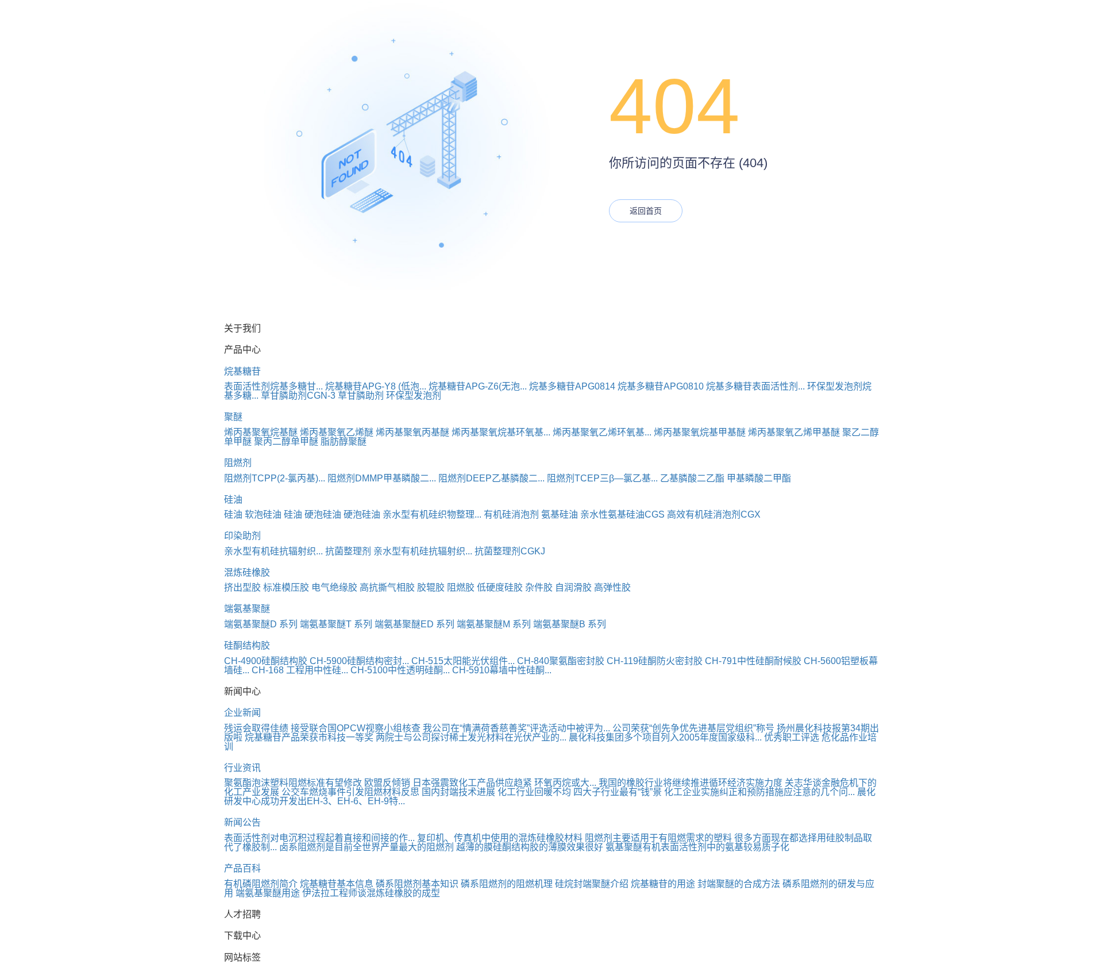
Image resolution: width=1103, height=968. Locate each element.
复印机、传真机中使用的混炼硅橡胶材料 (500, 838)
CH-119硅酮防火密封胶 (655, 661)
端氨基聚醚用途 (268, 893)
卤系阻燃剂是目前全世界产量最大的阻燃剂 (366, 847)
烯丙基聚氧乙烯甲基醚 (794, 432)
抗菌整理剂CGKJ (510, 551)
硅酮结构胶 (247, 645)
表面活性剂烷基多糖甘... (273, 386)
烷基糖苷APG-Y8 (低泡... (375, 386)
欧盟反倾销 (387, 783)
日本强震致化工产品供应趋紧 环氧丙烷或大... (504, 783)
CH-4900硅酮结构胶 (265, 661)
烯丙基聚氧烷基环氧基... (501, 432)
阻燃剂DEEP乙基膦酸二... (491, 478)
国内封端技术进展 (458, 792)
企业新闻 (242, 713)
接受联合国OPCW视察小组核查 (356, 728)
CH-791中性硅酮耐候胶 (753, 661)
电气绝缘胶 (334, 587)
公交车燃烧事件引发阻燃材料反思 (350, 792)
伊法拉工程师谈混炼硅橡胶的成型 (371, 893)
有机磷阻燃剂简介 (261, 884)
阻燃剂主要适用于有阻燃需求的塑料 (658, 838)
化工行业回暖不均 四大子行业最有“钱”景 (579, 792)
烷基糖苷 (242, 371)
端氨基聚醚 (247, 609)
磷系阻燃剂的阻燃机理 (507, 884)
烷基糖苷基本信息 (336, 884)
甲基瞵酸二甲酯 (759, 478)
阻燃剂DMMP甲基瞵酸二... (381, 478)
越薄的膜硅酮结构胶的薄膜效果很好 (529, 847)
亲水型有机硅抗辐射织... (273, 551)
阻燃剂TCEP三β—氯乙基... (602, 478)
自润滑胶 (573, 587)
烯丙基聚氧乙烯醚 (336, 432)
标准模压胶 (286, 587)
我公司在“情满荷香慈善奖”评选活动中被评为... (516, 728)
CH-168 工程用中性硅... (300, 670)
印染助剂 (242, 536)
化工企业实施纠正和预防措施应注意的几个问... (759, 792)
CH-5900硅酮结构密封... (359, 661)
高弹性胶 (612, 587)
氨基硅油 (559, 514)
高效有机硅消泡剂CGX (714, 514)
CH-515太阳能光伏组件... (463, 661)
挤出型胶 (242, 587)
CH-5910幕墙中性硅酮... (502, 670)
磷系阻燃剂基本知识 (417, 884)
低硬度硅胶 (500, 587)
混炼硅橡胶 (247, 572)
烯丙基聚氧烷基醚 (261, 432)
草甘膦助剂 (361, 395)
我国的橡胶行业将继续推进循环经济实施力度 (690, 783)
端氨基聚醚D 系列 (261, 624)
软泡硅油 (263, 514)
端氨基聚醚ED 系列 (414, 624)
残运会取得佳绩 (256, 728)
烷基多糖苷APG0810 (661, 386)
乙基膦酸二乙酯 (692, 478)
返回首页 (646, 210)
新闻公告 (242, 822)
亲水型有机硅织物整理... (432, 514)
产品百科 (242, 868)
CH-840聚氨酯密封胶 (560, 661)
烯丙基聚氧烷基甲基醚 (700, 432)
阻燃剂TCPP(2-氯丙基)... (274, 478)
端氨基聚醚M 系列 (494, 624)
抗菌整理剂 (348, 551)
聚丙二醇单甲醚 (286, 441)
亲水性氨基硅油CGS (622, 514)
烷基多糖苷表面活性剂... (755, 386)
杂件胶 (539, 587)
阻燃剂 (238, 463)
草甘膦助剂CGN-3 (298, 395)
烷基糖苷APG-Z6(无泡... (478, 386)
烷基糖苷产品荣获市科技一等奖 (309, 737)
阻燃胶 (461, 587)
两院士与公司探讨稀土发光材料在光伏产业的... (471, 737)
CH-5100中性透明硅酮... (400, 670)
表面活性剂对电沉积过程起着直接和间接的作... (319, 838)
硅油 (233, 499)
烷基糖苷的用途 (663, 884)
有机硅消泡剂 (511, 514)
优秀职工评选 (791, 737)
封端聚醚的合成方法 (738, 884)
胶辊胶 (431, 587)
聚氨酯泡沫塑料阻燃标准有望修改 (293, 783)
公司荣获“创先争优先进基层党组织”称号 (693, 728)
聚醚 (233, 417)
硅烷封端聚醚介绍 (591, 884)
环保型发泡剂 (413, 395)
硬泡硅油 (322, 514)
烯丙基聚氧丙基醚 (412, 432)
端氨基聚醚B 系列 (569, 624)
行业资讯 (242, 768)
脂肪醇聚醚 (344, 441)
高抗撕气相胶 (387, 587)
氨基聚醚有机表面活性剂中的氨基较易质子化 (697, 847)
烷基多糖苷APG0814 (572, 386)
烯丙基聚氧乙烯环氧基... (602, 432)
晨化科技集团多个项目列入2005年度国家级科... (665, 737)
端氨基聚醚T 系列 (336, 624)
